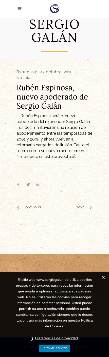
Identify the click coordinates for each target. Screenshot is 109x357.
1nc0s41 (30, 72)
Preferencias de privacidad (56, 338)
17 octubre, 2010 (57, 72)
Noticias (24, 77)
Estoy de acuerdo (54, 348)
